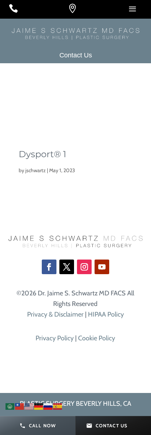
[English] (29, 406)
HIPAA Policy (106, 314)
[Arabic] (10, 406)
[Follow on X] (66, 267)
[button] (38, 425)
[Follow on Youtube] (102, 267)
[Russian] (48, 406)
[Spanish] (58, 406)
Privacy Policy (55, 338)
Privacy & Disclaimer (55, 314)
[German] (39, 406)
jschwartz (35, 170)
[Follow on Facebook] (49, 267)
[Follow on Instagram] (84, 267)
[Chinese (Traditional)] (20, 406)
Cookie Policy (96, 338)
